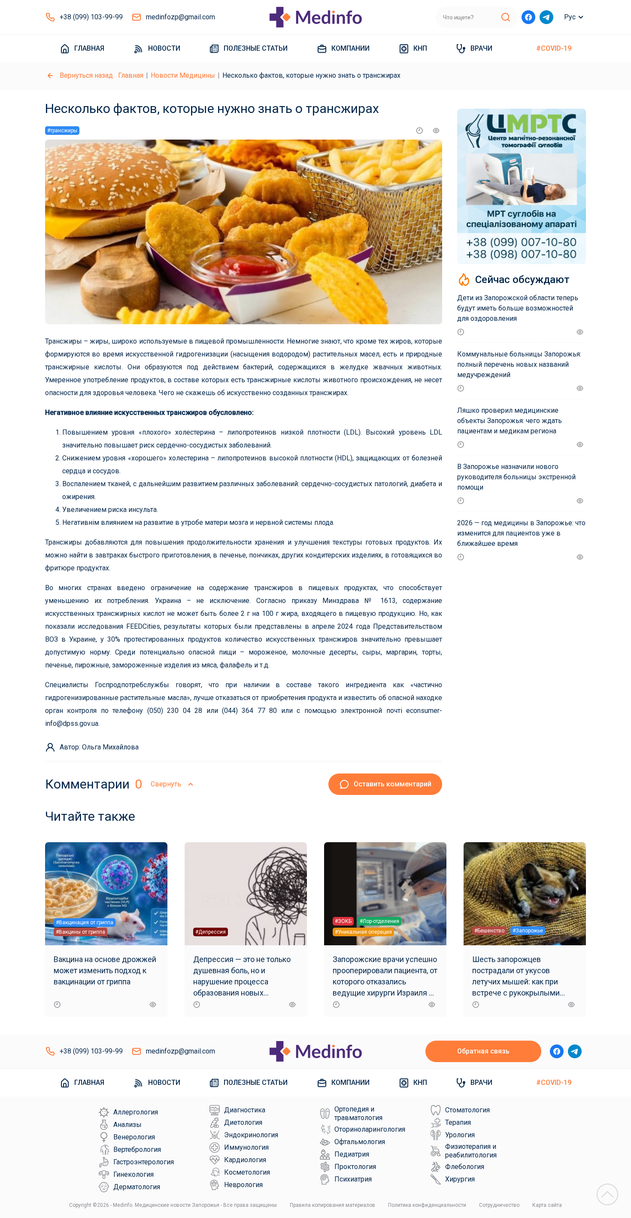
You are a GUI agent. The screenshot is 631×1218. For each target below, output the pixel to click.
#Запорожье (528, 931)
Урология (460, 1135)
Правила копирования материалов (332, 1205)
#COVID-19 (553, 48)
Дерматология (136, 1187)
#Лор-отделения (379, 921)
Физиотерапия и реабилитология (471, 1150)
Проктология (355, 1167)
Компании (350, 48)
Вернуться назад (86, 75)
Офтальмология (359, 1142)
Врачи (481, 48)
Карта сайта (547, 1205)
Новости (164, 48)
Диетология (243, 1122)
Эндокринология (251, 1135)
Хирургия (460, 1179)
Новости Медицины (183, 75)
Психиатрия (353, 1179)
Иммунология (246, 1147)
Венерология (134, 1137)
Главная (89, 48)
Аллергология (135, 1112)
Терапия (458, 1122)
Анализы (127, 1125)
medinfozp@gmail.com (180, 17)
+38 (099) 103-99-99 (91, 17)
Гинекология (133, 1174)
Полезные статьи (256, 48)
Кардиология (245, 1160)
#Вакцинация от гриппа (84, 923)
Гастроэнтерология (143, 1162)
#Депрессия (210, 932)
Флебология (464, 1167)
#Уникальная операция (363, 932)
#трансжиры (62, 131)
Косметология (247, 1172)
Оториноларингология (369, 1129)
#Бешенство (489, 931)
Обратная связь (483, 1051)
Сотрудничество (499, 1205)
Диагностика (244, 1110)
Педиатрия (351, 1154)
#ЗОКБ (343, 921)
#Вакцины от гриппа (80, 932)
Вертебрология (137, 1149)
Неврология (243, 1185)
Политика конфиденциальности (427, 1205)
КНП (420, 48)
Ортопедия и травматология (358, 1113)
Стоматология (467, 1110)
